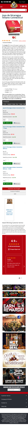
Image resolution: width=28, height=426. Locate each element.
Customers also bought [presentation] (14, 188)
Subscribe (3, 406)
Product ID (9, 104)
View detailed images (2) (14, 34)
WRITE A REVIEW (22, 40)
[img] (14, 244)
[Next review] (24, 266)
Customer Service (5, 395)
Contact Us (4, 403)
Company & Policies (6, 399)
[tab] (14, 188)
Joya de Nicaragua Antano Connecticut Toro (14, 108)
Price (17, 104)
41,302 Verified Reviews (14, 246)
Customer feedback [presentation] (15, 191)
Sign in (20, 1)
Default (21, 104)
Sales (24, 104)
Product (13, 104)
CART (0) (24, 6)
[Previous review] (4, 266)
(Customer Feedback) (7, 42)
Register (23, 1)
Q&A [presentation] (15, 193)
